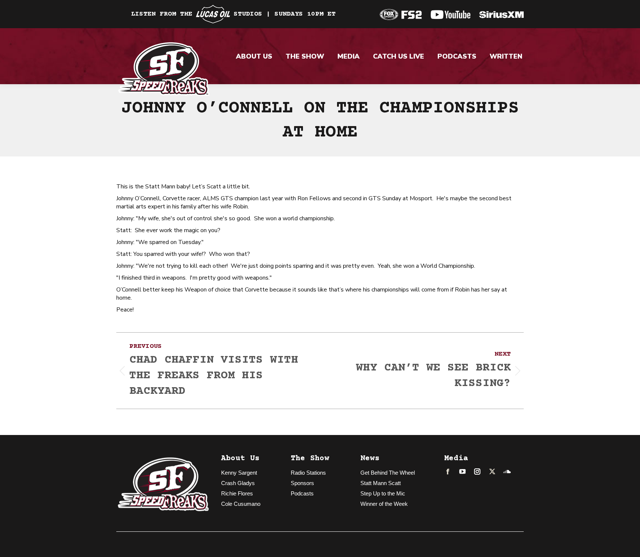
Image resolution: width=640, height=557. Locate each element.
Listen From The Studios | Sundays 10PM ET (233, 14)
